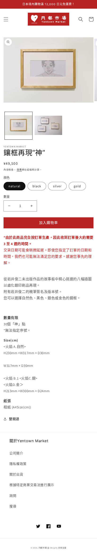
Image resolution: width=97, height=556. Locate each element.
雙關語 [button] (14, 419)
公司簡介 (16, 453)
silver (57, 186)
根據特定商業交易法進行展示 (31, 485)
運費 (19, 169)
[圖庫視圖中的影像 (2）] (48, 125)
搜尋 (12, 506)
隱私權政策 (18, 464)
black (36, 186)
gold (77, 186)
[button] (6, 19)
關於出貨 (16, 474)
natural (14, 186)
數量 (7, 197)
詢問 (12, 496)
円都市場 (43, 547)
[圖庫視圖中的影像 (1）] (18, 125)
